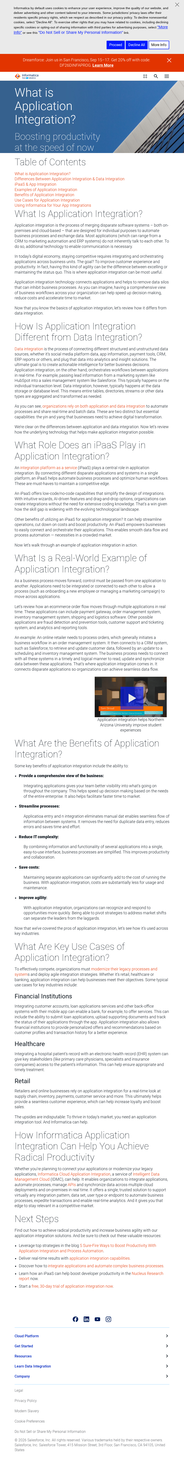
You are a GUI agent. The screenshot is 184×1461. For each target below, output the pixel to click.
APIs (72, 1184)
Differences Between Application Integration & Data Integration (70, 179)
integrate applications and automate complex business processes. (106, 1266)
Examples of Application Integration (46, 189)
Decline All (136, 45)
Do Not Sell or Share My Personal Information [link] (50, 1431)
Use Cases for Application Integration (47, 200)
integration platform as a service (48, 468)
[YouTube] (97, 1319)
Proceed (115, 45)
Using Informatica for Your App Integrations (53, 205)
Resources (23, 1356)
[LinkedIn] (86, 1319)
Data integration (29, 349)
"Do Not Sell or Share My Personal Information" (80, 32)
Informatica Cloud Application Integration (74, 1174)
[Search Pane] (156, 76)
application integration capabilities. (100, 1258)
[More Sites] (145, 76)
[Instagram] (108, 1319)
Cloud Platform (27, 1336)
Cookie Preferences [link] (30, 1421)
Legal (19, 1390)
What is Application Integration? (42, 174)
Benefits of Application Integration (44, 195)
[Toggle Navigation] (166, 76)
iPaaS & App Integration (35, 184)
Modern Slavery (27, 1411)
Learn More (103, 65)
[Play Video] (131, 697)
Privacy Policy (26, 1401)
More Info (158, 45)
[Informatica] (27, 76)
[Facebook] (75, 1319)
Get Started (24, 1346)
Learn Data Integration (33, 1366)
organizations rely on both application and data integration (93, 406)
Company (22, 1376)
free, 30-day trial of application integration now (72, 1286)
